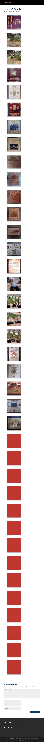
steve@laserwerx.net (9, 725)
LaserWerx (11, 738)
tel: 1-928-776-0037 (8, 727)
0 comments (16, 11)
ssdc (6, 11)
